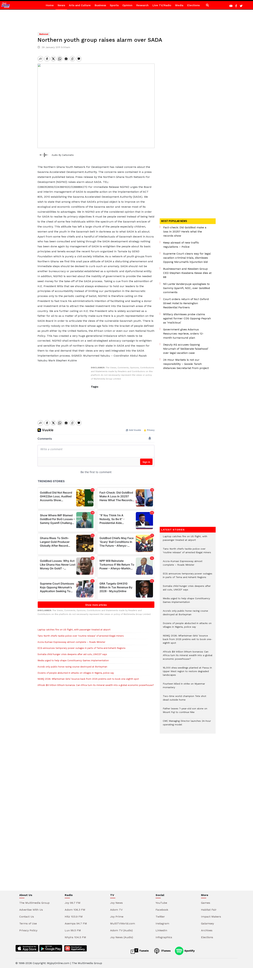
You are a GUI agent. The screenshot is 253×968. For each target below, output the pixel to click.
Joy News (116, 902)
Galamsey (207, 923)
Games (205, 902)
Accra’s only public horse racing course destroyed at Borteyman (72, 666)
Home (50, 5)
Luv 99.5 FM (73, 930)
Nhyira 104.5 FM (75, 937)
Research (142, 5)
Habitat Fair (209, 909)
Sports (114, 5)
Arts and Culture (80, 5)
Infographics (164, 937)
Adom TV (116, 909)
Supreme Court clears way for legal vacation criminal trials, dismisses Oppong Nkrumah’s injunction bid (187, 257)
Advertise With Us (31, 909)
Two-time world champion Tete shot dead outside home (184, 700)
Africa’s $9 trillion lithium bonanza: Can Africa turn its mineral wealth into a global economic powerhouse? (96, 685)
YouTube (161, 902)
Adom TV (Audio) (121, 930)
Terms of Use (28, 923)
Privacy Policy (28, 930)
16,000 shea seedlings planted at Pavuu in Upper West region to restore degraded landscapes (187, 673)
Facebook (162, 909)
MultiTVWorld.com (122, 923)
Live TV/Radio (161, 5)
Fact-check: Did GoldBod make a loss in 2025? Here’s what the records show (184, 231)
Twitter (160, 916)
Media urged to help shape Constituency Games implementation (73, 660)
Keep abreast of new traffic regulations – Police (181, 244)
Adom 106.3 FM (75, 909)
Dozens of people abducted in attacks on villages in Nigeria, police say (76, 673)
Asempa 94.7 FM (76, 923)
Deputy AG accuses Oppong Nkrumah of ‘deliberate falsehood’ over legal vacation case (185, 348)
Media (179, 5)
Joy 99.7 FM (72, 902)
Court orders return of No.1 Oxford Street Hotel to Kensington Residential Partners (186, 303)
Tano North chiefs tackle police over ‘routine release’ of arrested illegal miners (81, 636)
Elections (193, 5)
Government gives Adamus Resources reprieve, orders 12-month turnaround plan (183, 333)
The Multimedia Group (34, 902)
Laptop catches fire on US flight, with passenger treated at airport (74, 629)
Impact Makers (211, 916)
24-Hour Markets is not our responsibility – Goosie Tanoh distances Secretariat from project (186, 364)
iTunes (165, 950)
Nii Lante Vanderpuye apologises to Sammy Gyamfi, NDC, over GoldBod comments (186, 288)
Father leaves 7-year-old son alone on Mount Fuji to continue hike (185, 712)
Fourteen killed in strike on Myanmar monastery (184, 687)
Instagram (162, 923)
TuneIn (143, 950)
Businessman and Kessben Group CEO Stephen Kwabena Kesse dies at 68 (187, 273)
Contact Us (26, 916)
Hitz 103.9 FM (74, 916)
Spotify (189, 950)
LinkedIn (161, 930)
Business (100, 5)
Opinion (127, 5)
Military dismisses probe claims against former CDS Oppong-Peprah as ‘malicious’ (187, 318)
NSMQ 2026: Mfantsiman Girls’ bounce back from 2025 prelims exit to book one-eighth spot (88, 679)
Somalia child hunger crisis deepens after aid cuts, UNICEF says (72, 654)
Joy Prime (116, 916)
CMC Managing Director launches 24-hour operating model (187, 724)
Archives (206, 930)
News (61, 5)
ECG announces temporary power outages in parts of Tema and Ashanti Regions (81, 648)
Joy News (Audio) (121, 937)
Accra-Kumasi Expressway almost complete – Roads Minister (71, 642)
